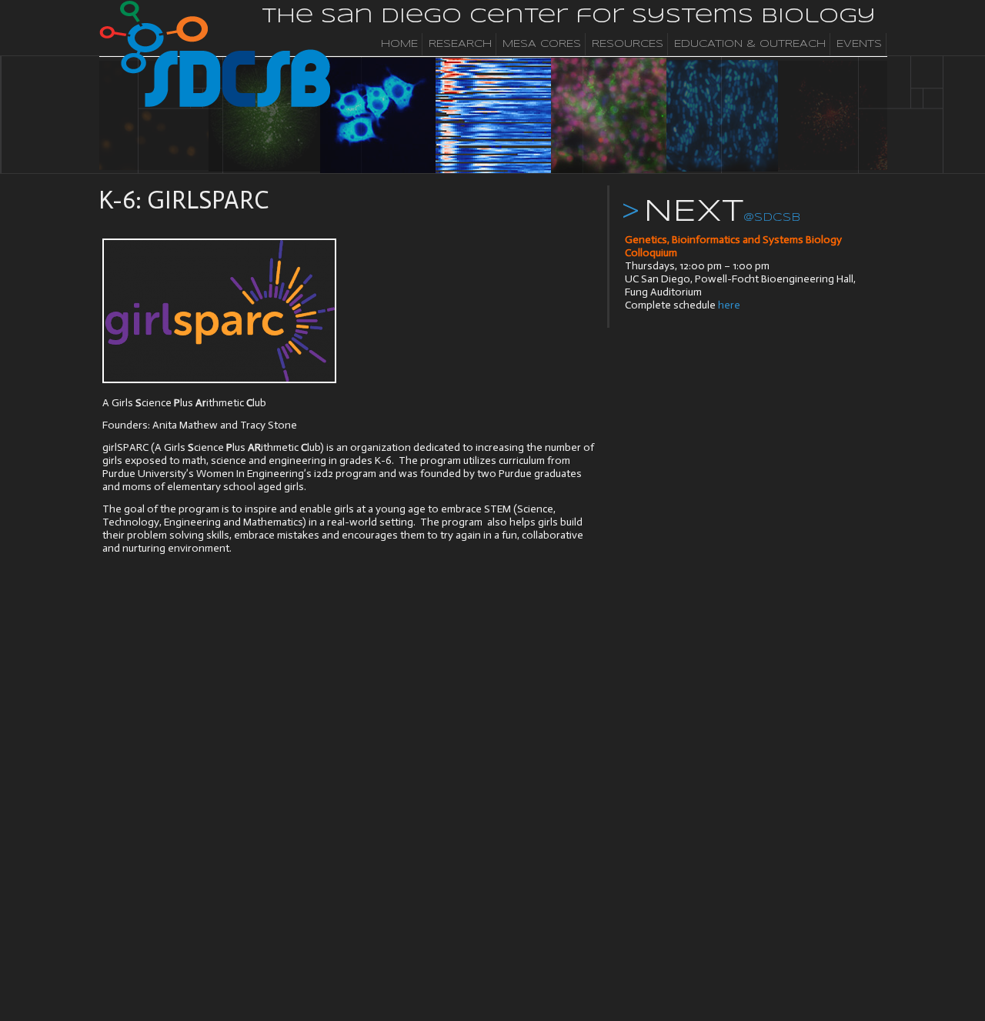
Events (859, 44)
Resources (627, 44)
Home (399, 44)
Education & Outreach (750, 44)
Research (460, 44)
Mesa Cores (542, 44)
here (729, 305)
